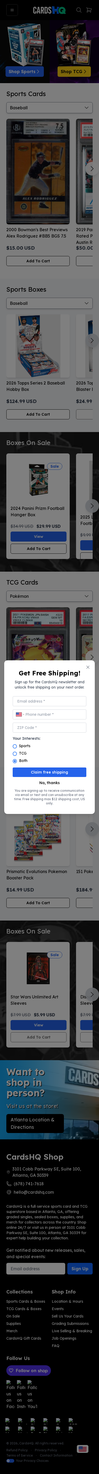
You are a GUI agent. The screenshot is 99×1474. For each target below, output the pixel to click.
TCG (23, 753)
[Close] (88, 667)
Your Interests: (26, 738)
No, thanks (49, 782)
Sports (24, 745)
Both (23, 760)
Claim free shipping (49, 772)
